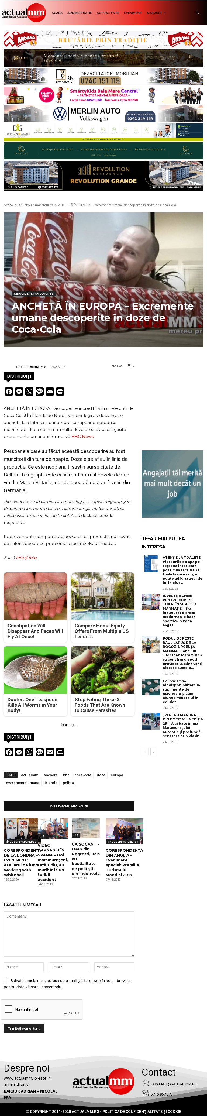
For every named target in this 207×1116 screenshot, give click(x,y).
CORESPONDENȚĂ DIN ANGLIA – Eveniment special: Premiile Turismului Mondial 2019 (124, 862)
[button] (197, 12)
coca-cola (83, 774)
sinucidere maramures (35, 205)
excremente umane (22, 782)
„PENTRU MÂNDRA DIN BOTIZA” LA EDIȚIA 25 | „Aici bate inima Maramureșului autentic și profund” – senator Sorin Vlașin (183, 725)
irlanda (51, 782)
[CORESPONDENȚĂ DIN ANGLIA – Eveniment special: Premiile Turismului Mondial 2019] (124, 831)
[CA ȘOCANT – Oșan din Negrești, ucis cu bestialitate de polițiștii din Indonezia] (86, 828)
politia (68, 782)
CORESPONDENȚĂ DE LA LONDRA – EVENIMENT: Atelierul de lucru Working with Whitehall (22, 862)
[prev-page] (145, 751)
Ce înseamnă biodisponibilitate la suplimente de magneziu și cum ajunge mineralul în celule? (181, 691)
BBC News (82, 436)
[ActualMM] (10, 366)
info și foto (26, 557)
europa (117, 774)
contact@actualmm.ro (174, 1084)
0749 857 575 (161, 1094)
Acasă (8, 205)
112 (41, 836)
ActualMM (38, 367)
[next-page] (153, 751)
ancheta (51, 774)
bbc (66, 774)
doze (101, 774)
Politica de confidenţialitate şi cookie (141, 1112)
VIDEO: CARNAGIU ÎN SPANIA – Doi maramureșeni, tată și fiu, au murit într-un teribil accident (53, 862)
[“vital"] (172, 484)
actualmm (29, 774)
